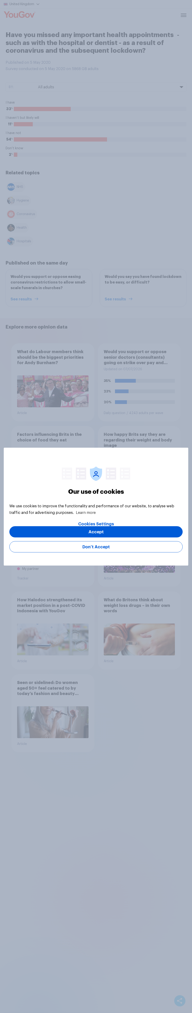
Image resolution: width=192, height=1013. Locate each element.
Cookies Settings (96, 524)
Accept (96, 532)
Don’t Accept (96, 547)
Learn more (86, 512)
